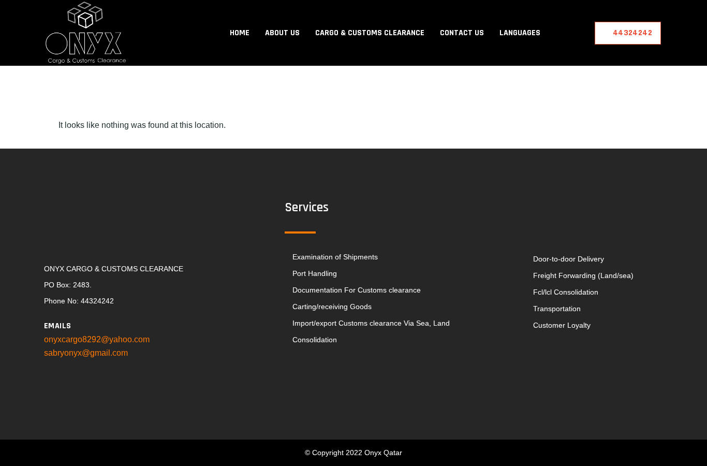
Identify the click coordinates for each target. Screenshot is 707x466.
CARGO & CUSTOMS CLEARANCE (369, 32)
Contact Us (462, 32)
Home (239, 32)
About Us (282, 32)
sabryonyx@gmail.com (86, 352)
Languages (519, 32)
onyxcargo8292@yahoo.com (97, 339)
